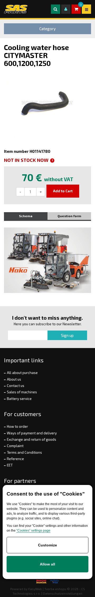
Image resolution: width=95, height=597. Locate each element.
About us (14, 379)
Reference (15, 459)
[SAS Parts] (16, 9)
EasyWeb (35, 589)
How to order (17, 426)
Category (47, 28)
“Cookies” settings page (33, 530)
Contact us (15, 386)
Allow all (47, 564)
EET (10, 465)
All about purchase (22, 373)
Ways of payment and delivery (32, 433)
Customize (47, 545)
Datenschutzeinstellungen (62, 593)
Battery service (19, 398)
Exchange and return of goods (31, 439)
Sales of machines (22, 392)
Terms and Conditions (24, 452)
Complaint (15, 446)
